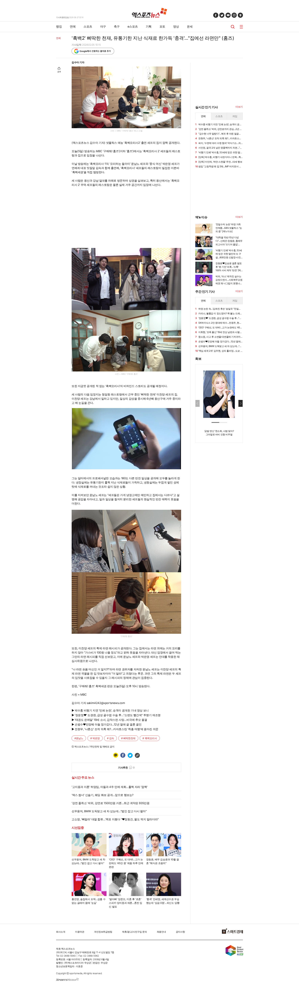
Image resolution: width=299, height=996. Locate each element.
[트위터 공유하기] (130, 755)
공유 (59, 71)
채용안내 (161, 931)
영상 (176, 26)
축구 (117, 26)
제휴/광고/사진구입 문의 (134, 931)
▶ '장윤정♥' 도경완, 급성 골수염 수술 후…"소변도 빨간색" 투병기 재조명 (116, 715)
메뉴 (241, 27)
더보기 (239, 106)
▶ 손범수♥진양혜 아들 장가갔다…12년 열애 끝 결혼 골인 (106, 724)
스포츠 (87, 26)
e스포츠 (133, 26)
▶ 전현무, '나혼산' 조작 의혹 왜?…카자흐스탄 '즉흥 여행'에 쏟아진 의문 (115, 729)
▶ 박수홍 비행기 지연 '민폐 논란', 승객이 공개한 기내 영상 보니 (110, 710)
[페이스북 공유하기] (123, 755)
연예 (73, 26)
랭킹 (59, 26)
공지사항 (180, 931)
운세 (190, 26)
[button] (240, 403)
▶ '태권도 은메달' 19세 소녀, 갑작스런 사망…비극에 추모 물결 (109, 719)
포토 (162, 26)
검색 (233, 27)
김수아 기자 (78, 62)
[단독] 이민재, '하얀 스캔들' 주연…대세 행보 (218, 161)
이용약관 (79, 931)
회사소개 (60, 931)
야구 (103, 26)
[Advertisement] (40, 107)
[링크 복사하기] (137, 755)
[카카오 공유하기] (116, 755)
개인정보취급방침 (103, 931)
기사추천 (126, 767)
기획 (149, 26)
